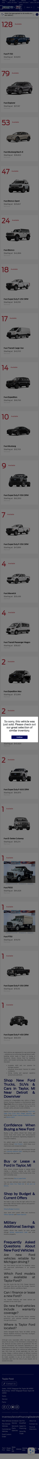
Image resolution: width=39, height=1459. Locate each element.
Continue (19, 737)
